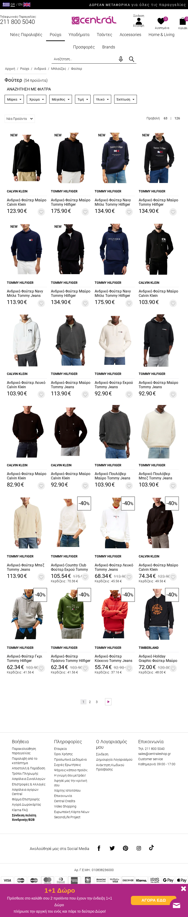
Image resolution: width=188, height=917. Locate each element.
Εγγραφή (138, 25)
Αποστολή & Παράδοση (28, 768)
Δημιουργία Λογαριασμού (114, 759)
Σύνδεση (138, 15)
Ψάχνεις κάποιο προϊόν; (71, 770)
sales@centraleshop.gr (154, 754)
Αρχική (10, 68)
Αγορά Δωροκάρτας (26, 804)
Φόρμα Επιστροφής (26, 799)
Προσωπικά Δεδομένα (70, 759)
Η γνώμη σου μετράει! (70, 775)
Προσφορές (84, 47)
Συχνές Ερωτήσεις (67, 765)
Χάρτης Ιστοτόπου (67, 790)
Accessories (130, 34)
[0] (161, 21)
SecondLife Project (67, 817)
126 (177, 118)
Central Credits (64, 801)
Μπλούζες (58, 68)
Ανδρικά (40, 68)
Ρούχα (55, 34)
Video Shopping (65, 806)
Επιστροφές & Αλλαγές (28, 784)
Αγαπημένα (162, 28)
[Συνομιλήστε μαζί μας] (176, 905)
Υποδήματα (79, 34)
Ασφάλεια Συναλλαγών (28, 779)
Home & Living (161, 34)
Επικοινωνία (63, 796)
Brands (108, 47)
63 (165, 118)
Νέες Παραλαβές (26, 34)
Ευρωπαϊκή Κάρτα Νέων (71, 812)
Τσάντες (104, 34)
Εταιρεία (60, 749)
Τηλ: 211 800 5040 (151, 749)
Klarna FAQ (20, 810)
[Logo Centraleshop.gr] (94, 20)
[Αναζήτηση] (131, 59)
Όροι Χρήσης (63, 754)
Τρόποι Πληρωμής (25, 773)
